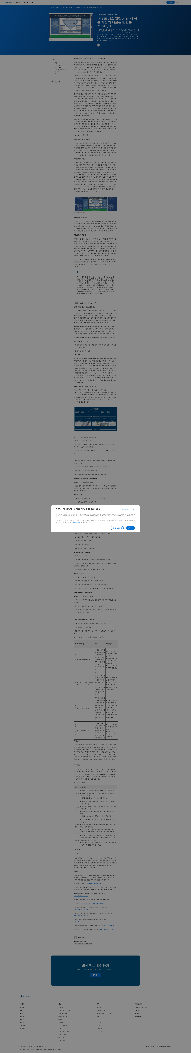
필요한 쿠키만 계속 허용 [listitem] (128, 509)
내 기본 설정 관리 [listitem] (117, 528)
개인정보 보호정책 (76, 522)
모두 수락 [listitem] (130, 528)
